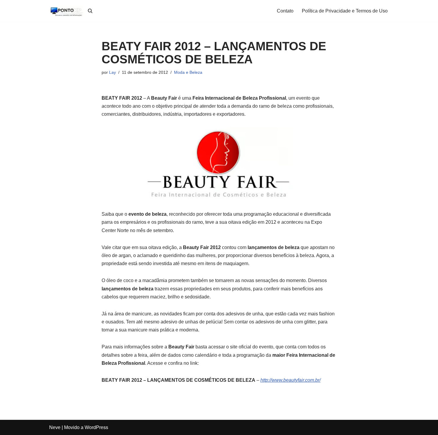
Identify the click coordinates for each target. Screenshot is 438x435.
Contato (285, 10)
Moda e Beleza (188, 72)
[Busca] (90, 11)
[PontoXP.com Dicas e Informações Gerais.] (67, 10)
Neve (54, 427)
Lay (112, 72)
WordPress (96, 427)
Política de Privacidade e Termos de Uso (345, 10)
